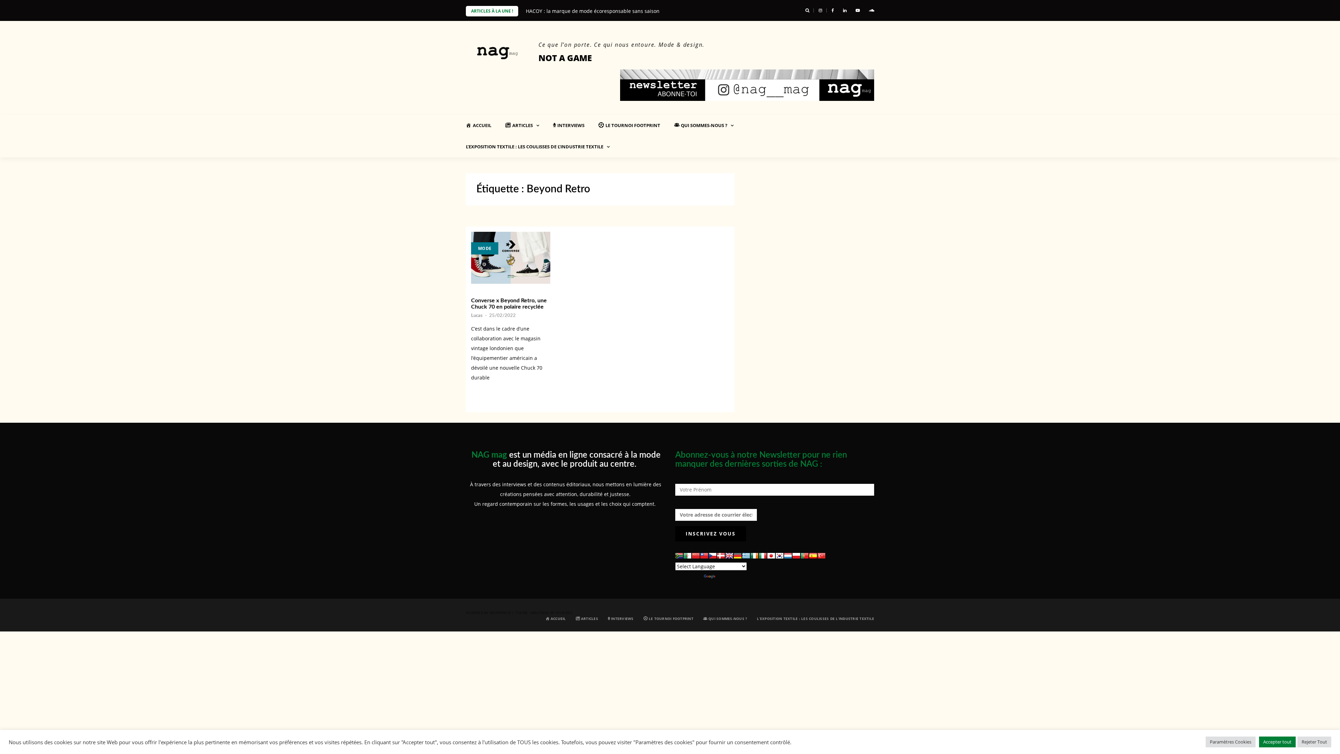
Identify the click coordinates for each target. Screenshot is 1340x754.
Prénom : (686, 477)
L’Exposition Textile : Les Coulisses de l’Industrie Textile (534, 146)
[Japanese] (771, 556)
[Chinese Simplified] (696, 556)
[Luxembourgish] (788, 556)
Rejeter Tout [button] (1314, 742)
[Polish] (796, 556)
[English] (729, 556)
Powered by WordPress (488, 612)
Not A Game (565, 58)
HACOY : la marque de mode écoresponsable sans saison (593, 11)
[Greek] (746, 556)
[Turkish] (821, 556)
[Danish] (721, 556)
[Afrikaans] (679, 556)
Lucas (477, 315)
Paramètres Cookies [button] (1230, 742)
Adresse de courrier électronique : (716, 504)
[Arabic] (687, 556)
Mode (484, 248)
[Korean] (779, 556)
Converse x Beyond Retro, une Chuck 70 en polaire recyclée (509, 304)
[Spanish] (813, 556)
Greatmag (539, 612)
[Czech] (712, 556)
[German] (738, 556)
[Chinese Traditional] (704, 556)
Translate (728, 576)
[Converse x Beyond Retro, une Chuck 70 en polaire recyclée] (510, 258)
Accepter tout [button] (1277, 742)
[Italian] (763, 556)
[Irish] (754, 556)
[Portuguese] (805, 556)
